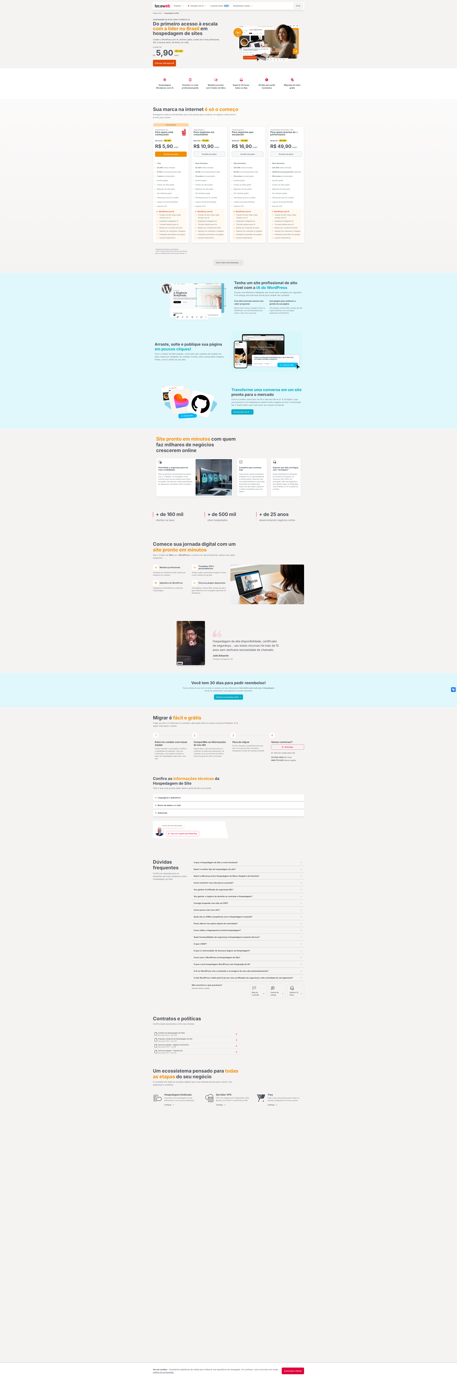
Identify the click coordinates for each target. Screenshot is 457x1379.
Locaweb (162, 5)
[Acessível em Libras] (453, 689)
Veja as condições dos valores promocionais (170, 253)
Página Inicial (157, 13)
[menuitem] (179, 6)
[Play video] (191, 643)
